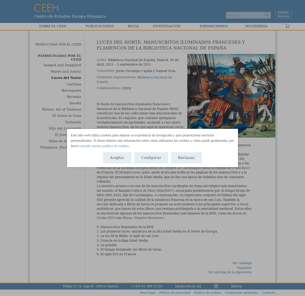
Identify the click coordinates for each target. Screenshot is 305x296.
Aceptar (117, 158)
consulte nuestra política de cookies (104, 146)
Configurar (151, 158)
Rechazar (186, 158)
